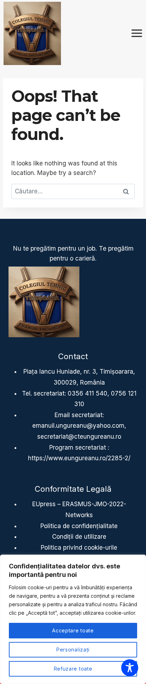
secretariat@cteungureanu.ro (79, 436)
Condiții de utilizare (79, 536)
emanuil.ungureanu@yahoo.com (78, 425)
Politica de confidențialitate (79, 526)
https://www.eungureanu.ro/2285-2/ (79, 458)
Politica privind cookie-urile (79, 547)
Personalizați (73, 650)
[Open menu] (136, 33)
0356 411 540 (87, 393)
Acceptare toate (73, 630)
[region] (73, 619)
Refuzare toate (73, 669)
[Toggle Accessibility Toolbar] (129, 668)
